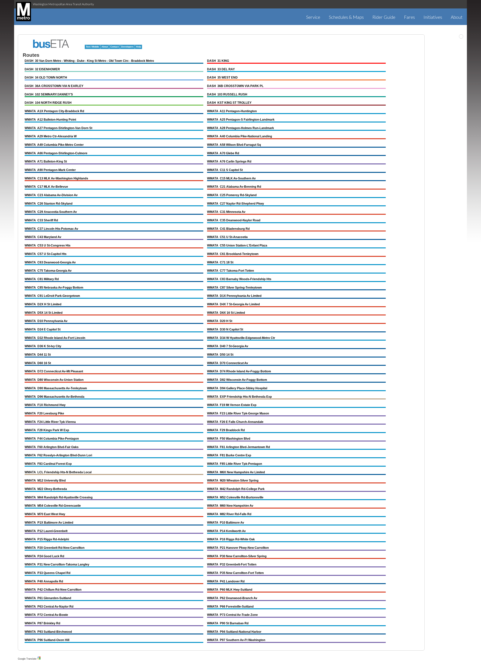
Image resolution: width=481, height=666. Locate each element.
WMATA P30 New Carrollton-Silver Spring (237, 556)
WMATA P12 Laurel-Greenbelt (46, 531)
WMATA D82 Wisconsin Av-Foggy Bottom (237, 379)
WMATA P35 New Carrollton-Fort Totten (235, 573)
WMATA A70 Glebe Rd (223, 153)
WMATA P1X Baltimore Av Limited (49, 522)
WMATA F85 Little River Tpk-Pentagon (234, 463)
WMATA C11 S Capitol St (225, 170)
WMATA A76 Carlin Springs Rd (229, 161)
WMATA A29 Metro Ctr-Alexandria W (51, 136)
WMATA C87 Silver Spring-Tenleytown (234, 287)
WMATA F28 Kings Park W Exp (47, 430)
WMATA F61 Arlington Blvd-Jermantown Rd (238, 447)
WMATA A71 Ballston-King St (46, 161)
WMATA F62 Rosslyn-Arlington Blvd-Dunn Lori (58, 455)
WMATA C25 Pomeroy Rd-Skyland (232, 195)
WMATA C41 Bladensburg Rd (228, 228)
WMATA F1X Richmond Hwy (45, 405)
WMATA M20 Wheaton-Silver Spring (233, 480)
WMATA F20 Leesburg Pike (44, 413)
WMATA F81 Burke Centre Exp (229, 455)
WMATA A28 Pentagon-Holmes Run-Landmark (240, 128)
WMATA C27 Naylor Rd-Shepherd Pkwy (235, 203)
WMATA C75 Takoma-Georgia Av (48, 270)
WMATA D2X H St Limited (43, 304)
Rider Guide (383, 17)
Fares (409, 17)
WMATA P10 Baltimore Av (225, 522)
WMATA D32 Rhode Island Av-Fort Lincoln (55, 337)
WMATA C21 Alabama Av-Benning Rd (234, 186)
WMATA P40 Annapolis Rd (44, 581)
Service (313, 17)
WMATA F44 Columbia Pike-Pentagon (52, 438)
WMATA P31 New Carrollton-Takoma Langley (57, 564)
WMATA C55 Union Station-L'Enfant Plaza (237, 245)
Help (138, 46)
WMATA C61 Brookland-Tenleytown (233, 254)
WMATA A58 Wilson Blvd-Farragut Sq (234, 144)
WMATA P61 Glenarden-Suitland (48, 598)
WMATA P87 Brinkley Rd (42, 623)
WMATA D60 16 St (38, 363)
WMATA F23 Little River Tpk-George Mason (238, 413)
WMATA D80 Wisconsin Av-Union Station (54, 379)
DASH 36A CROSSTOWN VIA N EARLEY (54, 86)
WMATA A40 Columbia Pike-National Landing (239, 136)
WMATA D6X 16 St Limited (226, 312)
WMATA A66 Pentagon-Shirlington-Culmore (56, 153)
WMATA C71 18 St (220, 262)
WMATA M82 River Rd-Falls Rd (229, 514)
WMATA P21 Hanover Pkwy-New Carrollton (238, 547)
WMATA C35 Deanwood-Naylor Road (233, 220)
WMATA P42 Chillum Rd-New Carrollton (53, 589)
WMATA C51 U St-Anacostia (227, 237)
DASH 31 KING (218, 60)
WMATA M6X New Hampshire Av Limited (236, 472)
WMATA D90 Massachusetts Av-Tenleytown (56, 388)
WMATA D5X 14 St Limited (44, 312)
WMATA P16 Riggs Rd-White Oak (231, 539)
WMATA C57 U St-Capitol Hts (46, 254)
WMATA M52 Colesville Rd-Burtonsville (235, 497)
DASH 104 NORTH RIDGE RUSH (48, 102)
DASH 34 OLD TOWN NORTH (46, 77)
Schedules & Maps (346, 17)
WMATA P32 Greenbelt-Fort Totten (231, 564)
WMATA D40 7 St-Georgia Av (227, 346)
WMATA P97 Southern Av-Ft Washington (236, 640)
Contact (114, 46)
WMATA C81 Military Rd (42, 279)
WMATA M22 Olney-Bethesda (46, 489)
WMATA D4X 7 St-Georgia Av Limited (233, 304)
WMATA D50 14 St (220, 354)
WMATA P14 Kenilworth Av (226, 531)
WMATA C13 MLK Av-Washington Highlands (56, 178)
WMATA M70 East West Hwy (45, 514)
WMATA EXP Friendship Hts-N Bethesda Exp (239, 396)
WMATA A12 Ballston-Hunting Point (50, 119)
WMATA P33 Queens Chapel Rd (47, 573)
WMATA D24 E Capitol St (43, 329)
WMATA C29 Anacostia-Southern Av (51, 211)
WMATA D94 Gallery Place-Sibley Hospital (237, 388)
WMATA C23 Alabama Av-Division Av (51, 195)
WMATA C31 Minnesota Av (226, 211)
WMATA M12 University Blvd (45, 480)
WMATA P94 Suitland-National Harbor (234, 631)
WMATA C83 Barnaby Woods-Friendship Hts (239, 279)
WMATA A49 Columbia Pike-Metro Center (54, 144)
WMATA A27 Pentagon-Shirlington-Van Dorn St (58, 128)
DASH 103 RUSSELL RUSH (227, 94)
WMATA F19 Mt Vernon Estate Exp (231, 405)
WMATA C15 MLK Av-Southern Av (231, 178)
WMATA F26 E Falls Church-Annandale (235, 421)
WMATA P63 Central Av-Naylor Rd (49, 606)
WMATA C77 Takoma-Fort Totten (230, 270)
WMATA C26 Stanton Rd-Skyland (49, 203)
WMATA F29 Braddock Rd (226, 430)
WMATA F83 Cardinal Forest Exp (48, 463)
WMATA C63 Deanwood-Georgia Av (50, 262)
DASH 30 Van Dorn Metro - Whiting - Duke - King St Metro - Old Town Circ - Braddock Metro (89, 60)
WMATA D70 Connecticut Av (227, 363)
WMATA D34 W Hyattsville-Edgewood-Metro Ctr (241, 337)
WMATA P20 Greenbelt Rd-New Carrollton (55, 547)
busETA (51, 43)
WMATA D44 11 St (38, 354)
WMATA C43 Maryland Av (43, 237)
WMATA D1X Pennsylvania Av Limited (234, 295)
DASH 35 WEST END (222, 77)
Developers (127, 46)
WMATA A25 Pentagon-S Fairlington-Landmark (241, 119)
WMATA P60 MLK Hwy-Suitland (229, 589)
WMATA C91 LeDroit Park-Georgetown (52, 295)
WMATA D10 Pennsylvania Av (46, 321)
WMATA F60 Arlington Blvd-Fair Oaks (52, 447)
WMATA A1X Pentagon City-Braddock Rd (54, 111)
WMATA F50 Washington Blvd (228, 438)
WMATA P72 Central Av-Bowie (46, 614)
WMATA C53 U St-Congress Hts (47, 245)
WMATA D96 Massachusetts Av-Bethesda (54, 396)
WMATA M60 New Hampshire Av (230, 505)
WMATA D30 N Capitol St (225, 329)
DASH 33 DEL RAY (221, 69)
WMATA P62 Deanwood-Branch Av (232, 598)
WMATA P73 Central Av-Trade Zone (232, 614)
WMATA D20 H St (219, 321)
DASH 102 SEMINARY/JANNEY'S (49, 94)
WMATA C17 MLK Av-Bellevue (46, 186)
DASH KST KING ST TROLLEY (229, 102)
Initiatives (433, 17)
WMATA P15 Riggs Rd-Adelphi (47, 539)
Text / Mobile (92, 46)
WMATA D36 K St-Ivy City (43, 346)
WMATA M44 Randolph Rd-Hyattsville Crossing (59, 497)
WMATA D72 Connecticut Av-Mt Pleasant (54, 371)
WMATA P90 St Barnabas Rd (228, 623)
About (457, 17)
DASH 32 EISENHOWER (42, 69)
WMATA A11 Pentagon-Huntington (232, 111)
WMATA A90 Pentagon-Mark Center (50, 170)
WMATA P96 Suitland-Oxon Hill (47, 640)
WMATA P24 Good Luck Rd (44, 556)
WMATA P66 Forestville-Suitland (230, 606)
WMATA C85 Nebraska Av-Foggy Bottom (54, 287)
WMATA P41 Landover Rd (226, 581)
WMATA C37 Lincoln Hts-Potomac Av (51, 228)
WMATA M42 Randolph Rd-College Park (236, 489)
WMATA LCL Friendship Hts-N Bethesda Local (58, 472)
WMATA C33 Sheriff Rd (41, 220)
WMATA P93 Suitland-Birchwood (48, 631)
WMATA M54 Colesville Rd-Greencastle (53, 505)
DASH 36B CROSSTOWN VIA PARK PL (235, 86)
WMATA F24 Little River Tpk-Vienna (50, 421)
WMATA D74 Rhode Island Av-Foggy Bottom (239, 371)
